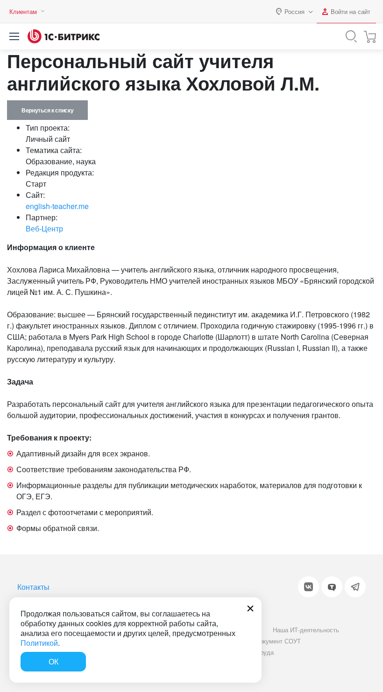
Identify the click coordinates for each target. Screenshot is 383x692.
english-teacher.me (57, 206)
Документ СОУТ (278, 640)
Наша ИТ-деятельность (306, 629)
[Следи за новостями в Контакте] (308, 586)
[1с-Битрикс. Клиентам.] (63, 36)
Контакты (33, 586)
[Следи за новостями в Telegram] (355, 586)
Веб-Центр (44, 228)
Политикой (39, 642)
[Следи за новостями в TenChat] (331, 586)
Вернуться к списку (47, 110)
